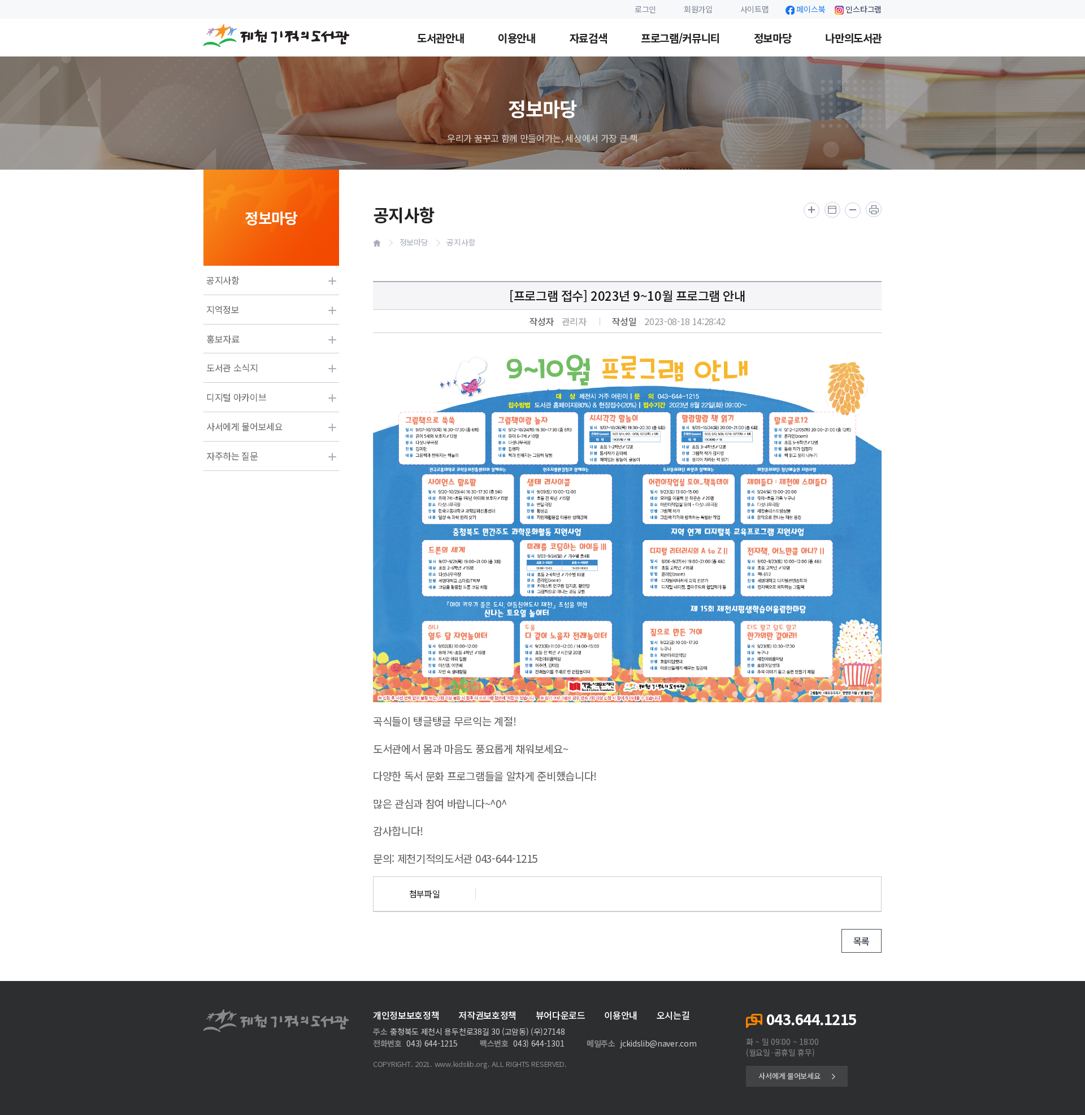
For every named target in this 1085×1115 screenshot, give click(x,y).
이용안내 (516, 37)
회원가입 (698, 9)
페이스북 (810, 9)
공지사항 (460, 242)
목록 (861, 941)
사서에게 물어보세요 (789, 1075)
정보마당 (772, 37)
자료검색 (588, 37)
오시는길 (673, 1015)
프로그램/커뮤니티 (680, 37)
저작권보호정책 (487, 1015)
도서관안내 (440, 37)
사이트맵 (754, 9)
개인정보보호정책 (406, 1015)
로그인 (645, 9)
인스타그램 (863, 9)
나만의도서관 (853, 37)
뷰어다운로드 (560, 1015)
